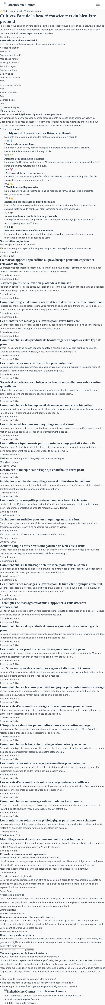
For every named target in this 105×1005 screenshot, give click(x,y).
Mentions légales (21, 999)
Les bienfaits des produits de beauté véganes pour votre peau (42, 649)
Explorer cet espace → (12, 129)
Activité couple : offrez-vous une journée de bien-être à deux (42, 546)
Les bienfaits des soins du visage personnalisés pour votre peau (43, 763)
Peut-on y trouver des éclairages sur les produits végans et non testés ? (39, 986)
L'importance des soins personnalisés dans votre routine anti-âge (45, 725)
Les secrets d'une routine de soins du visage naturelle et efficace (44, 782)
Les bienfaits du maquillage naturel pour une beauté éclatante (43, 500)
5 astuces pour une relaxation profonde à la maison (35, 283)
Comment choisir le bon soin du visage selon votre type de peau (44, 744)
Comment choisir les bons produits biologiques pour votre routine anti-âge (52, 687)
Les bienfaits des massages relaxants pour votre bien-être (40, 321)
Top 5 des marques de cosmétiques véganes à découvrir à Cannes (45, 668)
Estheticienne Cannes (51, 991)
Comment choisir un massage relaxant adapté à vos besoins (41, 801)
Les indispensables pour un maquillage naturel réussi (37, 424)
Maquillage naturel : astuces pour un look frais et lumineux (41, 839)
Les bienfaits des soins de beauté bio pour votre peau (36, 363)
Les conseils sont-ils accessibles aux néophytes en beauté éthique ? (37, 982)
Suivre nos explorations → (13, 931)
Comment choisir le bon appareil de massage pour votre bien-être (46, 405)
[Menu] (98, 4)
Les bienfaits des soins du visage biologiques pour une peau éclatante (48, 820)
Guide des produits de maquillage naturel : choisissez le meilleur (45, 481)
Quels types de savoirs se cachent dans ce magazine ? (30, 956)
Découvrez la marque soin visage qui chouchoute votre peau (42, 470)
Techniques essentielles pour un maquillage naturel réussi (40, 519)
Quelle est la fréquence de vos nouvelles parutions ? (29, 979)
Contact (35, 999)
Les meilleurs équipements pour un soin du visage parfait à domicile (47, 443)
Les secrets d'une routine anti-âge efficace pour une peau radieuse (46, 706)
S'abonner (29, 950)
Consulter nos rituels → (12, 37)
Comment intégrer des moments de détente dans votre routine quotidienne (52, 302)
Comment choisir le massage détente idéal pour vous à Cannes (43, 565)
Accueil (8, 999)
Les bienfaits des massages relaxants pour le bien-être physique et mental (51, 584)
